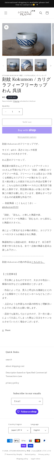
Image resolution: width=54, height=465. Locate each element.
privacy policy (12, 383)
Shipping (16, 101)
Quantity (6, 106)
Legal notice (35, 459)
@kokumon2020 (10, 207)
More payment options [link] (27, 137)
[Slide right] (51, 66)
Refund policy (30, 454)
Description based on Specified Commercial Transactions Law (26, 374)
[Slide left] (3, 66)
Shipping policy (22, 459)
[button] (6, 13)
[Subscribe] (39, 401)
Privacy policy (44, 454)
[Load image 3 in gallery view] (41, 65)
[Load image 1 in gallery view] (13, 65)
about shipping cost (15, 366)
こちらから (38, 262)
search (9, 360)
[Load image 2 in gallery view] (27, 65)
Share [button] (8, 330)
